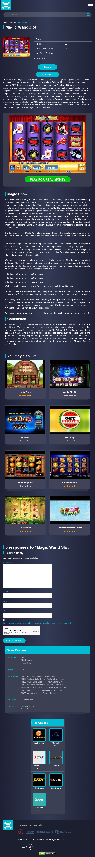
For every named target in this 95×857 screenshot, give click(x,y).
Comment (7, 562)
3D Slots (25, 657)
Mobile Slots (26, 660)
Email (6, 601)
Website (6, 610)
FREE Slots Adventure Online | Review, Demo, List (43, 687)
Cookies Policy (36, 824)
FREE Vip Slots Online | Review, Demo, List (40, 693)
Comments (47, 74)
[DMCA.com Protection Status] (47, 853)
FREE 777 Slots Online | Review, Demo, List (40, 676)
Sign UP (24, 709)
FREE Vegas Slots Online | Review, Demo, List (41, 690)
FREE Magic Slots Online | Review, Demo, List (41, 681)
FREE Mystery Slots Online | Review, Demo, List (42, 684)
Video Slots (26, 663)
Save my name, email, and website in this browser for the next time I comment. (37, 623)
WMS (23, 669)
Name (6, 591)
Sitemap (23, 824)
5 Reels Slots (27, 699)
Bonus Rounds (27, 706)
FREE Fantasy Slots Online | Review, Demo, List (42, 679)
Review (47, 67)
